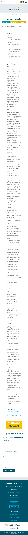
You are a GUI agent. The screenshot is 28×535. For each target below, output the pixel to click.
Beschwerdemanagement (14, 519)
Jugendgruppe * (6, 440)
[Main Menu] (1, 1)
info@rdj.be (13, 499)
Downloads (14, 515)
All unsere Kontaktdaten (14, 492)
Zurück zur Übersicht (14, 15)
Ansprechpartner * (7, 445)
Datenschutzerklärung (14, 517)
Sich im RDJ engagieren (14, 514)
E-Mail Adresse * (11, 451)
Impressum (14, 520)
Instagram (13, 506)
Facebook (13, 502)
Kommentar (5, 456)
